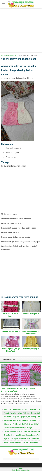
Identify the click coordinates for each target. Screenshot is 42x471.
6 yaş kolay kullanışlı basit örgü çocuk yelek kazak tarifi (22, 409)
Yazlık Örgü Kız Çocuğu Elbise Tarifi (11, 350)
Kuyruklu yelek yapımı (31, 349)
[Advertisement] (21, 30)
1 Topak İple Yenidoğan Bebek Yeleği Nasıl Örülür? (21, 424)
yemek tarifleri (25, 470)
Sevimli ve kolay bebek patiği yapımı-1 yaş (18, 428)
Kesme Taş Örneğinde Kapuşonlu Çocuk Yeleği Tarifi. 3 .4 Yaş (22, 417)
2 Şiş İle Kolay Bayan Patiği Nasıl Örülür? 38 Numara (21, 439)
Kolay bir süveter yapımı (11, 331)
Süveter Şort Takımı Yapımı (11, 315)
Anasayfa (4, 55)
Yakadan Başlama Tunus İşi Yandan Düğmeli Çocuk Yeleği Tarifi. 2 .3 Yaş (22, 431)
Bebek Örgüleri (12, 55)
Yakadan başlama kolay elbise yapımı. (31, 332)
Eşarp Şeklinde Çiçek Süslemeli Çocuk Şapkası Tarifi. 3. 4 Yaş (22, 435)
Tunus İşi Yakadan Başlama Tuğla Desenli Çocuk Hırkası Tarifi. (18, 390)
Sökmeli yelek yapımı (31, 314)
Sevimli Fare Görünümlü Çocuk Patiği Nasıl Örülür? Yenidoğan (22, 420)
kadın (21, 468)
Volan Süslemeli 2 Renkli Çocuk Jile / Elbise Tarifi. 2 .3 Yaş (22, 442)
